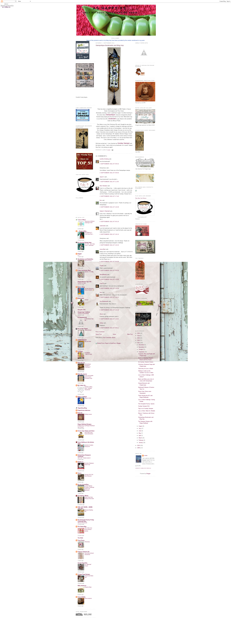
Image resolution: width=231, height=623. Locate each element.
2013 (138, 338)
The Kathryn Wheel (83, 495)
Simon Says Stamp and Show (86, 431)
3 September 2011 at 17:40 (109, 196)
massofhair (102, 249)
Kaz (101, 200)
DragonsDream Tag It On (84, 281)
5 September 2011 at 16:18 (109, 288)
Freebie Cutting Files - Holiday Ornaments (88, 388)
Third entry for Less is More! (145, 368)
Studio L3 (80, 461)
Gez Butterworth (104, 301)
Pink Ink (80, 412)
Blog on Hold (88, 398)
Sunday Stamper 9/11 (144, 406)
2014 (138, 335)
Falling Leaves (88, 414)
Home (114, 334)
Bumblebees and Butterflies (85, 259)
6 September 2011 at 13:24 (109, 310)
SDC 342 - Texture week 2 (84, 458)
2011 (138, 342)
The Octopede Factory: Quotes (146, 403)
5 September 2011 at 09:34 (109, 270)
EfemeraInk (81, 298)
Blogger (148, 473)
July (140, 428)
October (141, 349)
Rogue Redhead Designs (84, 424)
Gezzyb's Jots (81, 309)
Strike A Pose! (88, 330)
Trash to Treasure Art (83, 551)
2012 (138, 340)
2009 (138, 447)
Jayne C (102, 177)
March (140, 438)
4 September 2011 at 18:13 (109, 234)
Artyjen (80, 253)
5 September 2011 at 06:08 (109, 261)
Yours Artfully (81, 597)
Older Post (130, 334)
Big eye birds (88, 341)
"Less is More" (82, 219)
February (141, 440)
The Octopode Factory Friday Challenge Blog (86, 520)
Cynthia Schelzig (104, 159)
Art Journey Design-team (84, 242)
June (140, 430)
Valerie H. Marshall (105, 211)
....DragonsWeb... (82, 231)
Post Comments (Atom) (109, 337)
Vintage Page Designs (84, 574)
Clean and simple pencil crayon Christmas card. (89, 377)
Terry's (79, 473)
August (141, 426)
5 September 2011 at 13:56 (109, 279)
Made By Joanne (82, 374)
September (142, 351)
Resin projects (88, 598)
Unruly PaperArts (82, 563)
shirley (101, 323)
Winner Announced (82, 522)
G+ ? (79, 255)
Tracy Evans (81, 540)
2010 (138, 445)
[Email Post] (112, 149)
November (141, 347)
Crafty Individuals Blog (84, 270)
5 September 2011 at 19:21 (109, 297)
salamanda (102, 225)
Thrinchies (87, 541)
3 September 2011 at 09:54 (109, 172)
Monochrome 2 (88, 260)
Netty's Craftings (82, 396)
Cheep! (86, 299)
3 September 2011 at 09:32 (109, 163)
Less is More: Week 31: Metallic (146, 411)
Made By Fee (81, 362)
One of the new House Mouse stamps (88, 529)
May (140, 433)
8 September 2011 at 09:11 (109, 328)
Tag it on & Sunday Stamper (145, 408)
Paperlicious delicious (84, 410)
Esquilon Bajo (88, 587)
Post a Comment (100, 331)
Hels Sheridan (103, 185)
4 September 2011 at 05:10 (109, 221)
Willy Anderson (82, 585)
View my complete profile (143, 468)
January (141, 442)
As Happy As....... (116, 8)
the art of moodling (83, 484)
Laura (145, 455)
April (140, 435)
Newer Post (99, 334)
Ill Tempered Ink (82, 317)
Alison (101, 314)
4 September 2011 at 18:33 (109, 245)
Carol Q (102, 283)
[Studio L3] (85, 86)
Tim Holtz (80, 538)
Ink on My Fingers (83, 328)
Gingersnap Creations (84, 312)
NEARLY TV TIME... (89, 272)
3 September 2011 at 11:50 (109, 181)
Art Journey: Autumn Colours (145, 362)
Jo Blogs (80, 351)
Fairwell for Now (82, 283)
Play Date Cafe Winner (140, 198)
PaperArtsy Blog (82, 408)
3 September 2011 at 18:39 (109, 207)
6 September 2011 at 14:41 (109, 319)
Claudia (102, 265)
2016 (138, 333)
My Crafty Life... (82, 385)
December (141, 344)
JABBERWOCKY (82, 340)
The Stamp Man (82, 526)
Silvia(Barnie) (103, 274)
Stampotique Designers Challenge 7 (88, 366)
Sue (101, 292)
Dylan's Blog (81, 287)
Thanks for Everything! (83, 313)
